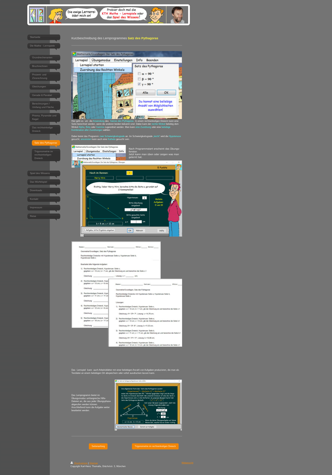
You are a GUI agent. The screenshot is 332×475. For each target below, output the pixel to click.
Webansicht (187, 463)
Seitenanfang (98, 446)
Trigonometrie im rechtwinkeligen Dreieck (155, 446)
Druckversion (81, 463)
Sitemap (93, 463)
